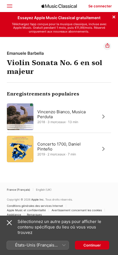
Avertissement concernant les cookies (77, 210)
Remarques (34, 214)
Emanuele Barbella (25, 53)
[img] (59, 6)
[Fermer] (114, 16)
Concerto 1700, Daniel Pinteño (59, 146)
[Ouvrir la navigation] (9, 6)
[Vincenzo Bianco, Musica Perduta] (59, 116)
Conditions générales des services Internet (35, 205)
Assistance (14, 214)
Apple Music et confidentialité (26, 210)
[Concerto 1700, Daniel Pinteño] (59, 149)
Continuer (92, 245)
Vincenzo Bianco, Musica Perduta (61, 114)
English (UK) (44, 189)
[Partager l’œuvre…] (107, 46)
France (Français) (18, 189)
